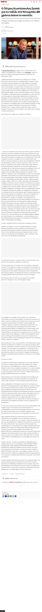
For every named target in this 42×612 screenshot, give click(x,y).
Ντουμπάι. (28, 72)
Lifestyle (7, 4)
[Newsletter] (34, 2)
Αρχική (2, 4)
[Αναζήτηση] (31, 2)
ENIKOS (4, 2)
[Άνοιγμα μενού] (40, 2)
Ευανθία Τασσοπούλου (9, 27)
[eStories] (36, 2)
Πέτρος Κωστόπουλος (8, 70)
